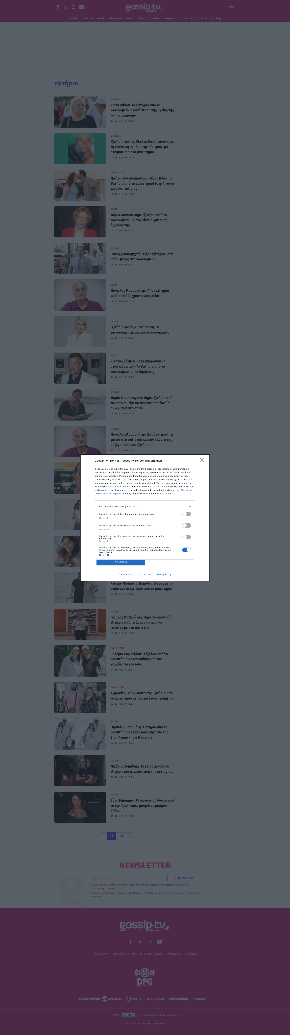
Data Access (145, 574)
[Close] (203, 461)
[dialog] (145, 517)
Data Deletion (126, 574)
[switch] (186, 514)
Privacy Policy (164, 574)
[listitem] (145, 506)
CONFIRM (121, 562)
